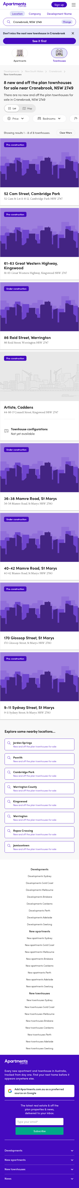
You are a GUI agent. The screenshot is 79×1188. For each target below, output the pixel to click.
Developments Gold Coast (39, 883)
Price (15, 118)
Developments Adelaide (39, 917)
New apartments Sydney (39, 938)
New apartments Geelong (39, 986)
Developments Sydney (39, 876)
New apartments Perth (39, 972)
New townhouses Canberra (39, 1027)
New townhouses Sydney (40, 1000)
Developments (11, 71)
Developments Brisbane (39, 896)
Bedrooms (49, 118)
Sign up (59, 5)
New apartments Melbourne (39, 952)
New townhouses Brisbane (39, 1020)
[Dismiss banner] (73, 33)
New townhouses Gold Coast (39, 1007)
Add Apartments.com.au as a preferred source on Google (39, 1091)
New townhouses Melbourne (39, 1014)
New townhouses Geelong (39, 1048)
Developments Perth (39, 910)
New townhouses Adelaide (39, 1041)
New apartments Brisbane (39, 958)
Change (67, 22)
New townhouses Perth (39, 1034)
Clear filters (66, 132)
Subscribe (40, 1131)
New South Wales (34, 71)
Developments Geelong (39, 924)
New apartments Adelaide (39, 979)
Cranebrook (55, 71)
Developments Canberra (39, 903)
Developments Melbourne (39, 890)
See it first (39, 41)
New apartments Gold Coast (39, 945)
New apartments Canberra (39, 965)
